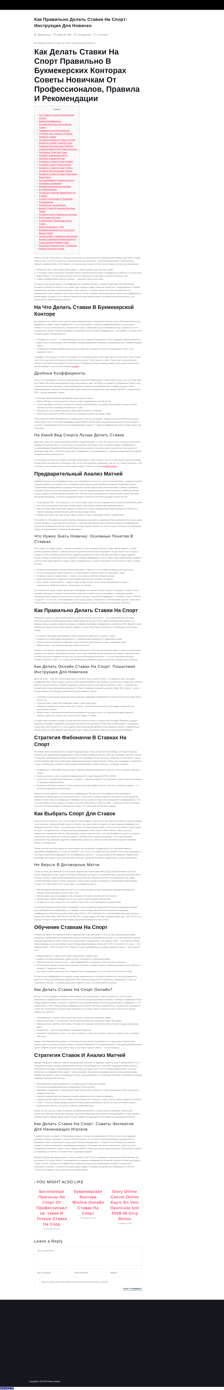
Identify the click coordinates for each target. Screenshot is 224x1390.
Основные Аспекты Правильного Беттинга (58, 214)
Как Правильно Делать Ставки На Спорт (57, 140)
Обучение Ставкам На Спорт (52, 158)
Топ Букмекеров (46, 202)
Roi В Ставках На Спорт (49, 217)
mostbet (75, 366)
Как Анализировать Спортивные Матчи (56, 180)
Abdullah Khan (44, 35)
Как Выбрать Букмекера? (50, 183)
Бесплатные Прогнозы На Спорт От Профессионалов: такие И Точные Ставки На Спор (51, 1207)
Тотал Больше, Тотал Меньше (52, 205)
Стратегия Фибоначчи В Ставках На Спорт (58, 149)
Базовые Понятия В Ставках (51, 249)
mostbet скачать (110, 466)
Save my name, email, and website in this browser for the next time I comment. (74, 1282)
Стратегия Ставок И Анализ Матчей (55, 165)
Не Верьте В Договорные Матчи (53, 155)
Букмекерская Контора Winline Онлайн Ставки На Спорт (88, 1202)
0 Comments (102, 35)
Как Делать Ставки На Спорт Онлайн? (56, 162)
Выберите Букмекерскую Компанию (55, 186)
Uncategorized (84, 35)
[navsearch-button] (212, 5)
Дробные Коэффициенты (50, 121)
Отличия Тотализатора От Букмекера (55, 199)
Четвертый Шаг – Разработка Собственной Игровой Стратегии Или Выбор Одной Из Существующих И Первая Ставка (58, 239)
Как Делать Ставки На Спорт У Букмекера (58, 245)
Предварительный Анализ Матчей (54, 130)
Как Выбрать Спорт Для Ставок (53, 152)
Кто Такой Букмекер (48, 189)
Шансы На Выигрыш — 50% (51, 227)
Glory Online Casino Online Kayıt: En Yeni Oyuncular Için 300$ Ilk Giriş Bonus (124, 1205)
